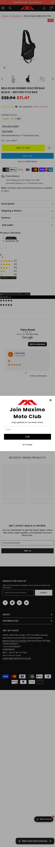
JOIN (27, 437)
